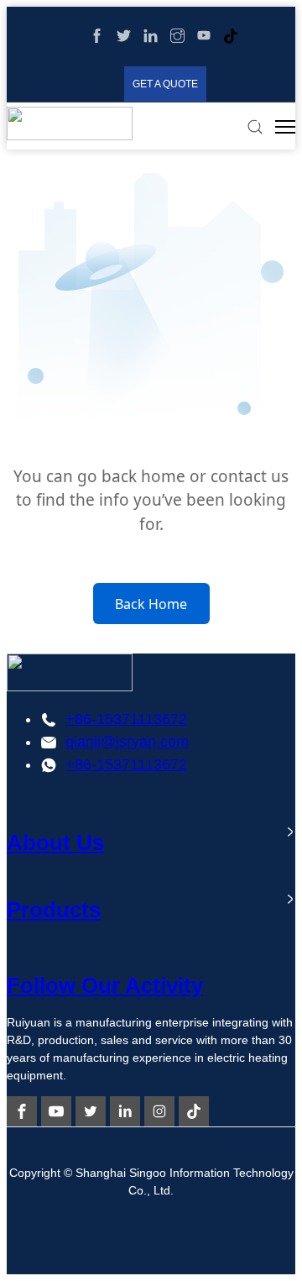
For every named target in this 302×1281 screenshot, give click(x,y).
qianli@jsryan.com (127, 741)
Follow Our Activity (105, 985)
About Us (55, 842)
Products (54, 909)
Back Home (151, 604)
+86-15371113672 (126, 719)
